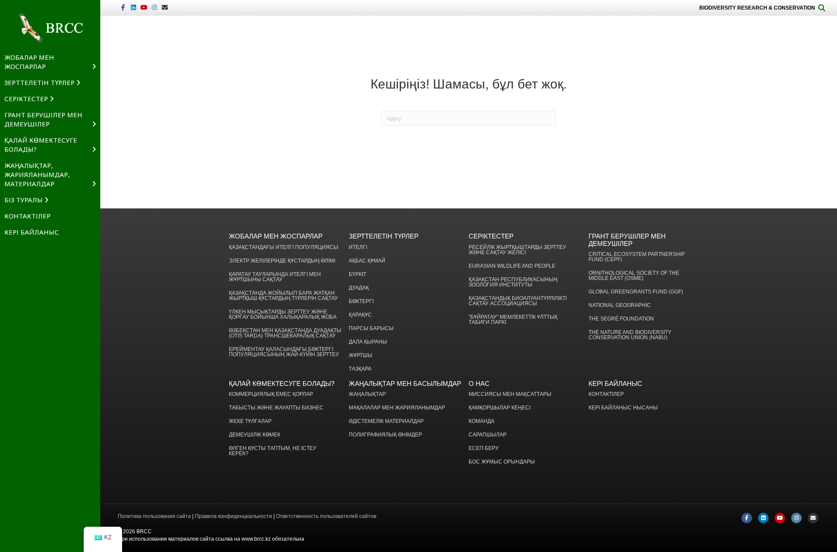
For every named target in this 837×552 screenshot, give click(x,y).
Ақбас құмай (367, 261)
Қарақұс (360, 315)
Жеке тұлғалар (250, 421)
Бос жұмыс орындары (502, 462)
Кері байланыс (31, 232)
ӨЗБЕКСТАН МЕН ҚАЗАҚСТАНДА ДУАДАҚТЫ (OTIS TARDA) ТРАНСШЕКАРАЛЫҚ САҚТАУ (285, 333)
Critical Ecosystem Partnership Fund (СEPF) (637, 257)
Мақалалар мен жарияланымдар (397, 408)
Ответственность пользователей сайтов (326, 516)
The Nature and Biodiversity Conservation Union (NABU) (630, 335)
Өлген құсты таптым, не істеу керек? (272, 451)
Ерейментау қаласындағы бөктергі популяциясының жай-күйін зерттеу (284, 352)
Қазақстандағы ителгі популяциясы (283, 247)
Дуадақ (359, 288)
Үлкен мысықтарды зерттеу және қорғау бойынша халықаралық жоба (283, 314)
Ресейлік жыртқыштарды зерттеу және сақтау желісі (517, 250)
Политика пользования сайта (154, 516)
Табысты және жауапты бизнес (276, 408)
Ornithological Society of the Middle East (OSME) (634, 275)
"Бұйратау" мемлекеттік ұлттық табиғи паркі (513, 319)
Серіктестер (26, 98)
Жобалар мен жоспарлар (29, 62)
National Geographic (620, 305)
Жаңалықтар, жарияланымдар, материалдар (37, 174)
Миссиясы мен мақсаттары (510, 394)
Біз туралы (23, 199)
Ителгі (358, 247)
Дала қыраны (368, 342)
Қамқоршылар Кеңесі (500, 408)
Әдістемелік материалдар (386, 421)
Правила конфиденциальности (233, 516)
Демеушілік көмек (254, 435)
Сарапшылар (488, 435)
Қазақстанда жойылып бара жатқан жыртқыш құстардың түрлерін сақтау (283, 295)
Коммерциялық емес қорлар (271, 394)
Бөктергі (361, 301)
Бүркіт (357, 274)
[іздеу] (821, 7)
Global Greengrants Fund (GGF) (636, 292)
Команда (481, 421)
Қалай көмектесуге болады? (40, 144)
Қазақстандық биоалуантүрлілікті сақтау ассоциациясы (518, 301)
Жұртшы (360, 355)
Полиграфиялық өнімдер (385, 435)
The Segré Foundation (621, 319)
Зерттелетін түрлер (39, 82)
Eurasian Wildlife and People (512, 266)
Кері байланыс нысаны (623, 408)
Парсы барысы (371, 328)
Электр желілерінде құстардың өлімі (282, 261)
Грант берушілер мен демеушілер (43, 119)
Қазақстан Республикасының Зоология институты (513, 282)
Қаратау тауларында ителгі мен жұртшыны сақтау (275, 277)
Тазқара (360, 369)
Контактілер (27, 215)
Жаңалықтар (367, 394)
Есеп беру (484, 448)
